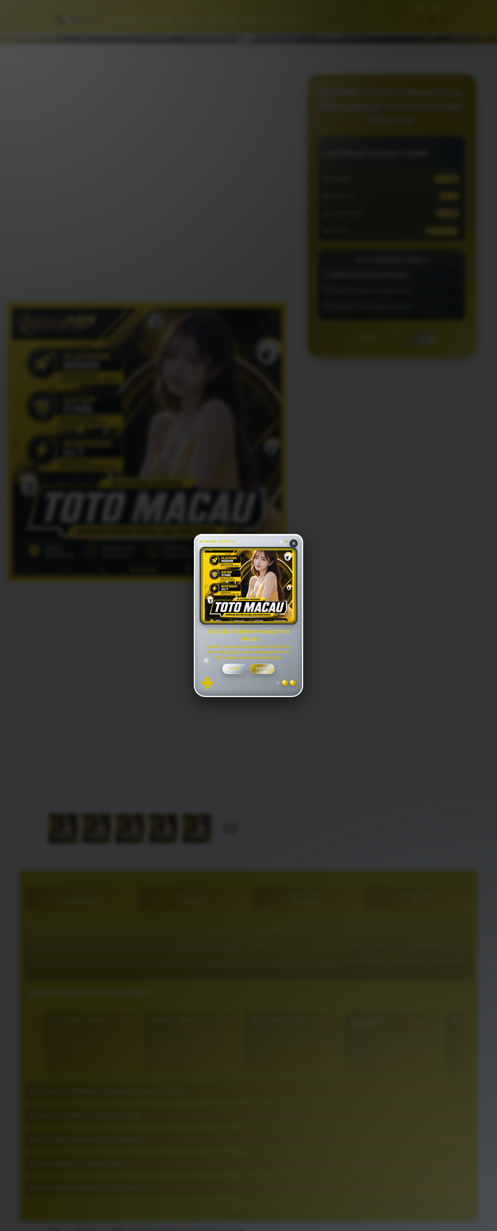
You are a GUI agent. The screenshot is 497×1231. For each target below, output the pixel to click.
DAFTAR (262, 669)
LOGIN (234, 669)
